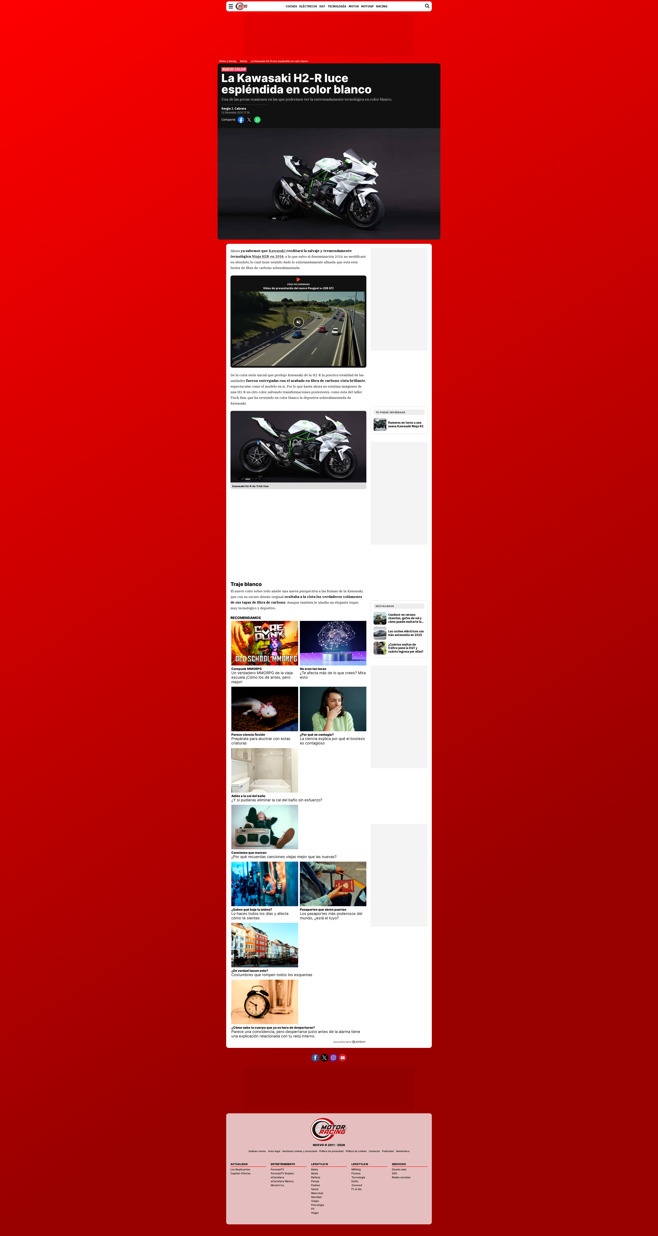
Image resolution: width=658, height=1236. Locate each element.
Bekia (314, 1169)
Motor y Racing (227, 61)
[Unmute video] (298, 322)
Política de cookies (356, 1151)
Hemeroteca (403, 1151)
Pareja (315, 1181)
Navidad (316, 1197)
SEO (394, 1173)
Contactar (374, 1151)
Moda (314, 1173)
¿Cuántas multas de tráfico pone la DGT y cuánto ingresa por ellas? (405, 648)
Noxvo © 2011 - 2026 (329, 1145)
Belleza (315, 1177)
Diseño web (399, 1169)
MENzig (356, 1169)
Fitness (356, 1173)
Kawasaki (277, 251)
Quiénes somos (257, 1151)
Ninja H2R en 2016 (268, 256)
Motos (243, 61)
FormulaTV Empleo (282, 1173)
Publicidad (388, 1151)
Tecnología (358, 1177)
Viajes (315, 1201)
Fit (312, 1208)
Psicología (317, 1205)
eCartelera (277, 1177)
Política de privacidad (331, 1151)
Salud (314, 1189)
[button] (231, 6)
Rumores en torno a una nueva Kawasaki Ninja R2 (406, 424)
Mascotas (317, 1193)
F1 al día (356, 1189)
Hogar (315, 1212)
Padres (315, 1185)
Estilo (354, 1181)
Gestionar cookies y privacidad (299, 1151)
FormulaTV (277, 1169)
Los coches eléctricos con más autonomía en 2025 (406, 633)
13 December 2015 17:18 (235, 112)
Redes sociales (401, 1177)
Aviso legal (274, 1151)
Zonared (356, 1185)
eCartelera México (282, 1181)
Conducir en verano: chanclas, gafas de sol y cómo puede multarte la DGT (405, 618)
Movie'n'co (277, 1185)
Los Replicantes (240, 1169)
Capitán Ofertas (240, 1173)
